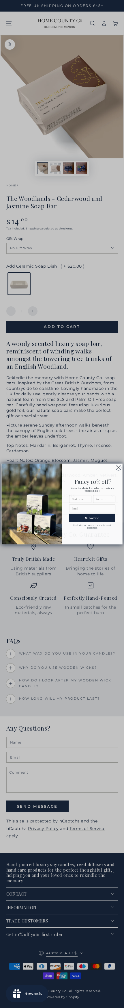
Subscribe (92, 518)
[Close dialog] (118, 467)
